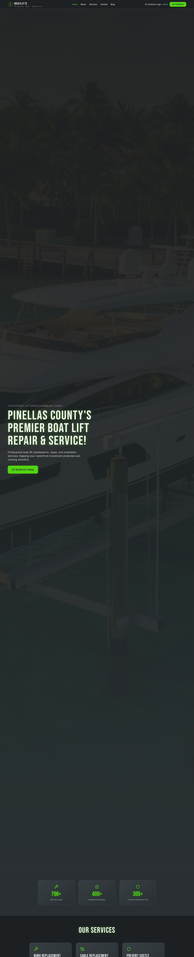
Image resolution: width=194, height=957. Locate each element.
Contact (104, 4)
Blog (113, 4)
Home (74, 4)
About (83, 4)
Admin (165, 4)
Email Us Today (25, 469)
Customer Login (154, 4)
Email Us (179, 4)
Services (93, 4)
